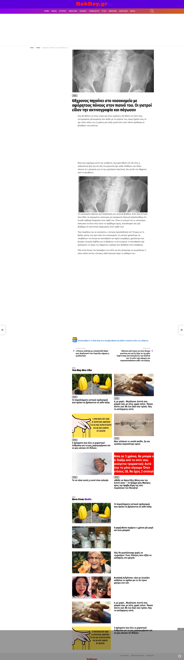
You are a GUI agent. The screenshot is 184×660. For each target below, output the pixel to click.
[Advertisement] (92, 30)
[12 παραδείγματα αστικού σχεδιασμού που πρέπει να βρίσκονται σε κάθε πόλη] (92, 384)
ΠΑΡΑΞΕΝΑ (73, 11)
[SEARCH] (152, 11)
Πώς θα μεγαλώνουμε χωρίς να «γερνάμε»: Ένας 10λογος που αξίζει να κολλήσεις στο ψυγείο (133, 555)
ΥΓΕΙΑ (104, 11)
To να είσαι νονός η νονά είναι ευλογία (90, 480)
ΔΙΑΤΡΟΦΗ (123, 11)
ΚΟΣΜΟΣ (83, 11)
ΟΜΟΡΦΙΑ (113, 11)
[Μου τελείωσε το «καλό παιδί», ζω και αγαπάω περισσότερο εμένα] (134, 425)
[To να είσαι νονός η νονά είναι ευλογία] (92, 463)
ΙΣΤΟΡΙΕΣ (62, 11)
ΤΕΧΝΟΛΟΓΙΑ (94, 11)
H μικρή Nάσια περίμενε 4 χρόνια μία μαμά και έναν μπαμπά (133, 529)
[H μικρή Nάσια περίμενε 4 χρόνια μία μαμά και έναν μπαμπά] (91, 537)
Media (74, 397)
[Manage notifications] (179, 656)
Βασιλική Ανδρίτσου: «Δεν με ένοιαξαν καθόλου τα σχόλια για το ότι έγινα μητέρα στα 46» (132, 580)
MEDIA (54, 11)
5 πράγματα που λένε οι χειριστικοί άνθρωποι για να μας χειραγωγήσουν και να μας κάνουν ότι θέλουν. (91, 445)
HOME (46, 11)
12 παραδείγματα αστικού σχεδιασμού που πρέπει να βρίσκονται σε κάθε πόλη (90, 401)
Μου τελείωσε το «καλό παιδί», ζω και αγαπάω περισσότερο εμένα (132, 442)
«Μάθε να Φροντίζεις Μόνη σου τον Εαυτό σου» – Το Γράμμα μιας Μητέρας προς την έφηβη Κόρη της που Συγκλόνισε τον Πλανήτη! (132, 484)
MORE (132, 11)
